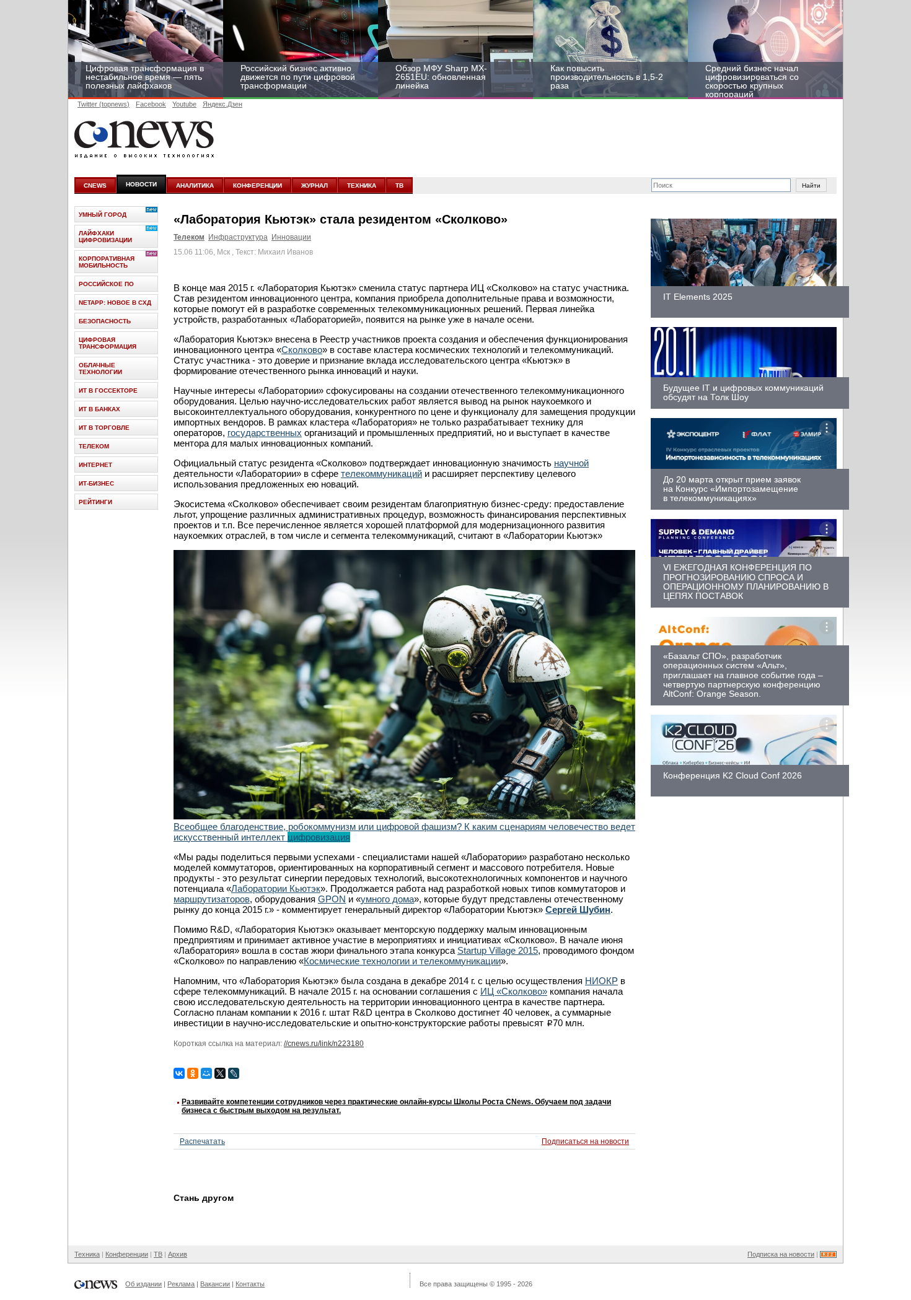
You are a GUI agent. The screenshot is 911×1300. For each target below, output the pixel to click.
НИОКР (601, 980)
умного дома (387, 899)
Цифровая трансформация (107, 343)
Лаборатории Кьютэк (275, 888)
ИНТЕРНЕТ (95, 464)
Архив (177, 1254)
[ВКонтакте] (179, 1073)
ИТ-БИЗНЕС (96, 483)
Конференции (126, 1254)
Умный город (102, 214)
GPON (332, 899)
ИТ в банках (99, 409)
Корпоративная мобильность (106, 262)
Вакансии (215, 1284)
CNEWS (95, 185)
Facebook (151, 104)
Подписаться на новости (585, 1141)
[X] (220, 1073)
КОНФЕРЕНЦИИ (257, 185)
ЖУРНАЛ (314, 185)
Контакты (250, 1284)
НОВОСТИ (141, 184)
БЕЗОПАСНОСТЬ (105, 321)
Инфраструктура (238, 237)
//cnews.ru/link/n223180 (324, 1043)
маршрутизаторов (212, 899)
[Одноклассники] (192, 1073)
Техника (87, 1254)
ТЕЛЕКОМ (94, 446)
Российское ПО (106, 284)
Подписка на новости (780, 1254)
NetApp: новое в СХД (115, 302)
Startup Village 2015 (497, 950)
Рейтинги (95, 502)
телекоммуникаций (381, 473)
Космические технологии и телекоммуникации (402, 961)
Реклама (181, 1284)
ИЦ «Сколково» (513, 991)
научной (571, 463)
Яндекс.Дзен (222, 104)
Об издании (143, 1284)
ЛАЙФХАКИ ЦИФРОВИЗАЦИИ (105, 236)
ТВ (399, 185)
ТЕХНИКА (361, 185)
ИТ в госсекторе (108, 390)
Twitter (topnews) (103, 104)
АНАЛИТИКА (195, 185)
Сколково (301, 349)
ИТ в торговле (104, 427)
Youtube (184, 104)
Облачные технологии (100, 368)
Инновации (291, 237)
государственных (264, 432)
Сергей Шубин (577, 909)
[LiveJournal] (233, 1073)
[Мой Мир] (206, 1073)
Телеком (189, 237)
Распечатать (202, 1141)
